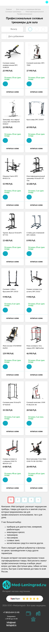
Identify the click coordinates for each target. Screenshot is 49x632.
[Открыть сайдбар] (3, 2)
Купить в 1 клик (12, 92)
